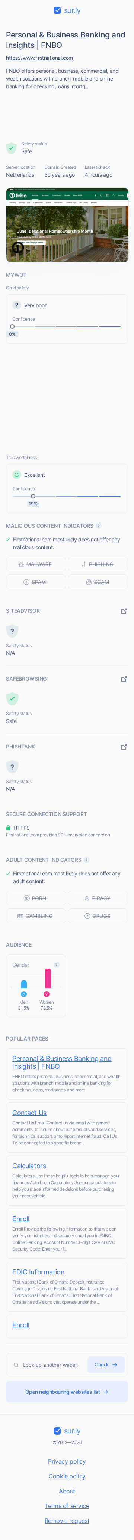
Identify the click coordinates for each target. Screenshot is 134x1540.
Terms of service (67, 1506)
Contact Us (29, 1113)
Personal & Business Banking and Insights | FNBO (62, 1062)
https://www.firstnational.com (39, 58)
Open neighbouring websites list (62, 1392)
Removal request (67, 1520)
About (67, 1491)
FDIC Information (38, 1272)
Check (102, 1364)
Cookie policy (67, 1476)
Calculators (29, 1166)
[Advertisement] (67, 113)
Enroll (20, 1219)
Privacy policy (67, 1461)
